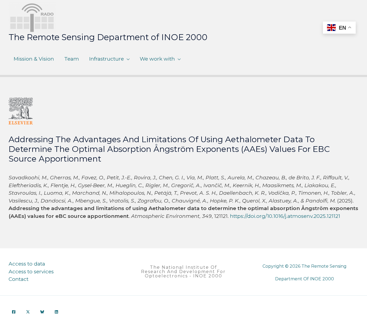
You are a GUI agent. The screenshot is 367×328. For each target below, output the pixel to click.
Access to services (31, 271)
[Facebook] (14, 312)
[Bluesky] (42, 312)
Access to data (27, 264)
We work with (157, 59)
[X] (28, 312)
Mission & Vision (34, 59)
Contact (18, 279)
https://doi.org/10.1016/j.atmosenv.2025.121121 (285, 216)
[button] (184, 271)
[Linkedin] (56, 312)
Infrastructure (106, 59)
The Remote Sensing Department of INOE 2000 (108, 37)
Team (71, 59)
